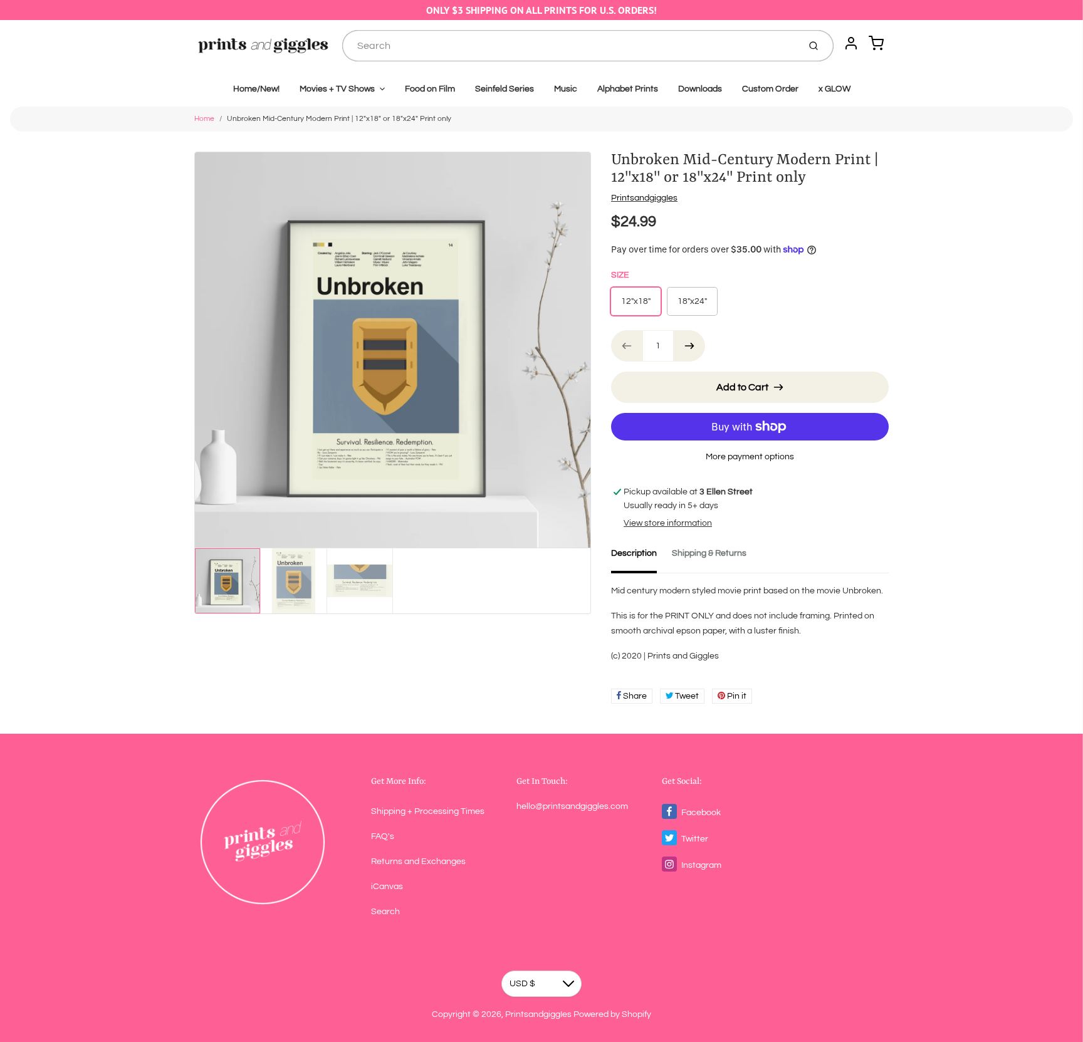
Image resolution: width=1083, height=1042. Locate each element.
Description (634, 553)
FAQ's (382, 836)
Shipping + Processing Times (427, 811)
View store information (668, 523)
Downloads (700, 89)
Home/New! (256, 89)
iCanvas (387, 886)
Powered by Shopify (612, 1014)
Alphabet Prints (627, 89)
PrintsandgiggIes (644, 198)
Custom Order (770, 89)
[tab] (641, 557)
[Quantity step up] (689, 346)
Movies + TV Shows (337, 89)
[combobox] (569, 45)
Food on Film (430, 89)
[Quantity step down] (626, 346)
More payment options (750, 456)
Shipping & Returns (709, 553)
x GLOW (834, 89)
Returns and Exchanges (418, 861)
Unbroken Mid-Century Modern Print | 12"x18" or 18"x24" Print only (339, 119)
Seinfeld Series (504, 89)
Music (565, 89)
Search (385, 911)
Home (204, 119)
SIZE (620, 275)
